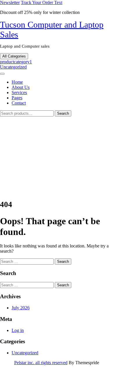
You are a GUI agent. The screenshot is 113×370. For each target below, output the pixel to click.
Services (19, 92)
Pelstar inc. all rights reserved (41, 362)
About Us (21, 87)
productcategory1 (16, 61)
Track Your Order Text (41, 2)
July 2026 (21, 307)
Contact (19, 102)
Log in (18, 330)
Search (63, 113)
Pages (17, 97)
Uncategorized (13, 66)
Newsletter (10, 2)
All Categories (14, 56)
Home (17, 82)
